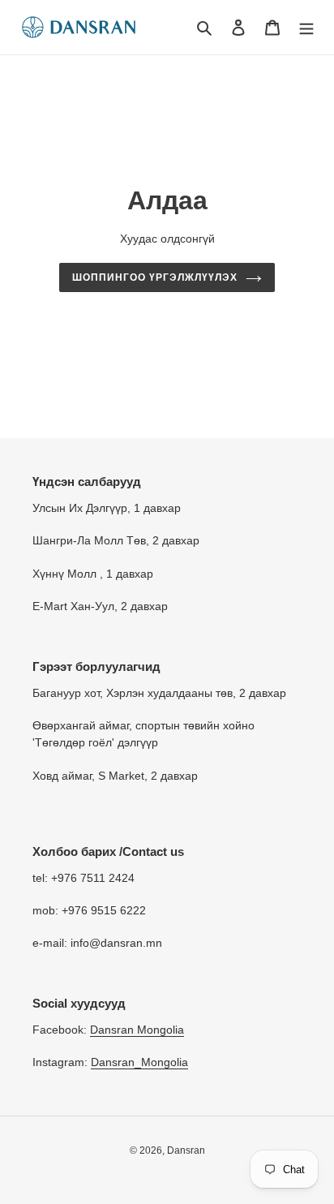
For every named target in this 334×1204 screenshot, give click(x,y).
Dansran (186, 1150)
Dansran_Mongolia (139, 1062)
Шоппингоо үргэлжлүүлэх (154, 277)
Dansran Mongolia (137, 1029)
